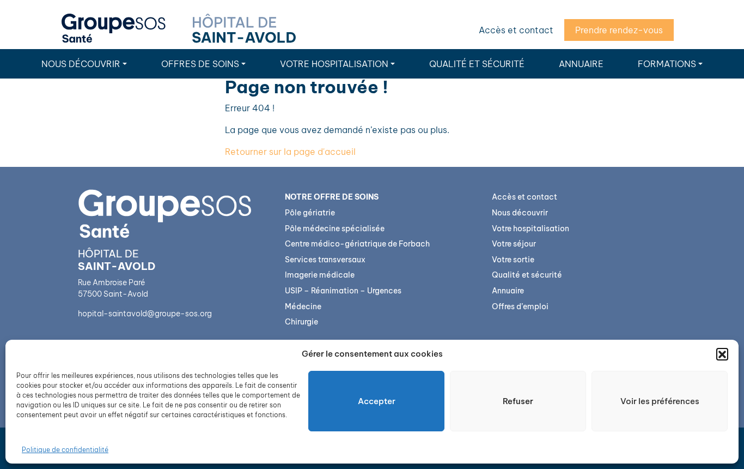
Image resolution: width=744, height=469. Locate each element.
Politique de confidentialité (65, 450)
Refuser (518, 401)
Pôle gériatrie (310, 213)
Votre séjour (514, 244)
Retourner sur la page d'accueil (290, 151)
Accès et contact (516, 30)
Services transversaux (325, 259)
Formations (667, 63)
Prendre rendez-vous (619, 30)
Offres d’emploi (520, 306)
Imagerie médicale (320, 275)
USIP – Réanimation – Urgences (343, 291)
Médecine (303, 306)
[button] (722, 353)
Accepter (376, 401)
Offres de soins (200, 63)
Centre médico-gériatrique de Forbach (357, 244)
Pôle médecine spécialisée (335, 228)
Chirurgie (301, 322)
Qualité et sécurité (477, 63)
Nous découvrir (80, 63)
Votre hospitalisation (334, 63)
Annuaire (581, 63)
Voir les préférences (659, 401)
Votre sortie (513, 259)
